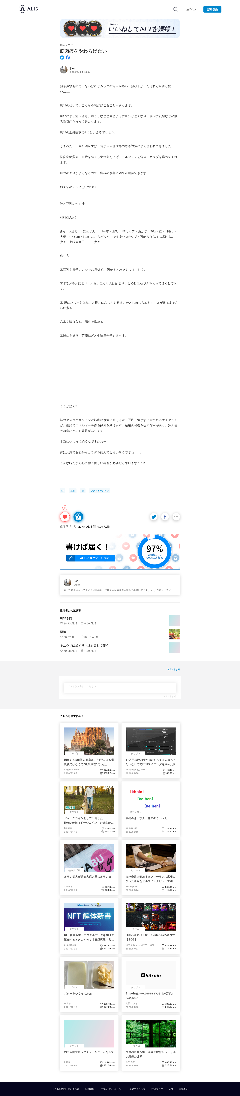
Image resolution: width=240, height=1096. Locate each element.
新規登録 (212, 9)
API (171, 1089)
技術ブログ (157, 1089)
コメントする (169, 696)
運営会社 (183, 1089)
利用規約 (89, 1089)
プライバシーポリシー (112, 1089)
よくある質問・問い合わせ (65, 1089)
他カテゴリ (66, 45)
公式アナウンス (137, 1089)
